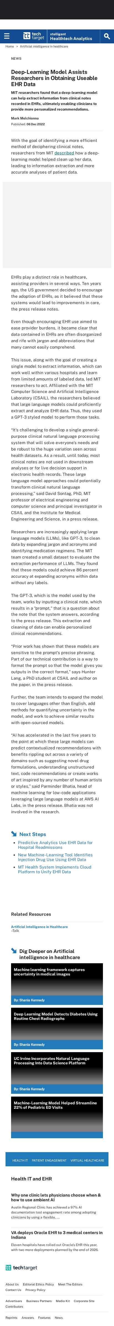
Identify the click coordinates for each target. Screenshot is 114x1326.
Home (10, 46)
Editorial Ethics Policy (38, 1284)
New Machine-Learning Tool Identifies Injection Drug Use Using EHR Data (55, 857)
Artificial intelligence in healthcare (44, 46)
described (64, 153)
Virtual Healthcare (87, 1160)
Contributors (14, 1306)
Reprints (11, 1317)
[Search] (107, 36)
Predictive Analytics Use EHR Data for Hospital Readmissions (55, 845)
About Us (12, 1284)
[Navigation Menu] (7, 36)
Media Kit (63, 1301)
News (16, 59)
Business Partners (39, 1301)
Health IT (20, 1160)
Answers (28, 1317)
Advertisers (14, 1301)
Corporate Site (84, 1301)
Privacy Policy (35, 1290)
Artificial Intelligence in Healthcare (39, 927)
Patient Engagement (49, 1160)
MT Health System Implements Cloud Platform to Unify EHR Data (54, 869)
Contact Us (13, 1290)
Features (44, 1317)
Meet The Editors (70, 1284)
